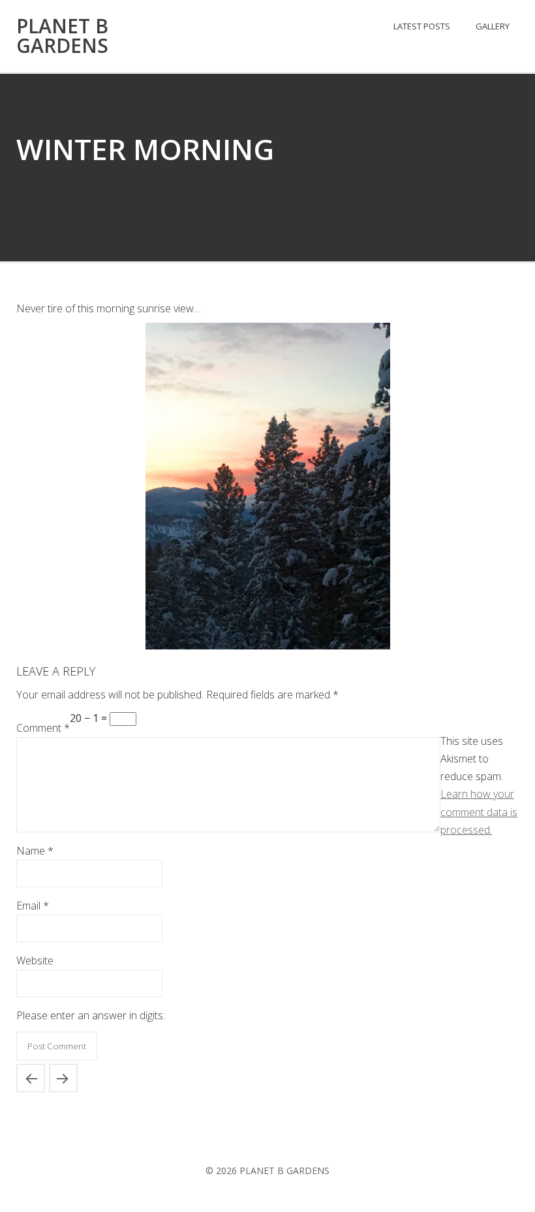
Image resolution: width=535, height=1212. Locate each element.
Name (35, 850)
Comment (43, 728)
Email (32, 905)
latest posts (421, 26)
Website (35, 960)
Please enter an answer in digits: (90, 1015)
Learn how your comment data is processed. (478, 811)
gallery (493, 26)
